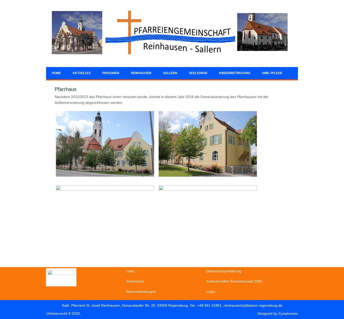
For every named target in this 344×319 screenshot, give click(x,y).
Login (210, 292)
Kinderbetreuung (234, 73)
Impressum (135, 281)
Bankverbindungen (141, 292)
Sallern (170, 73)
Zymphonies (288, 313)
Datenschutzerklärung (223, 271)
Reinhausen (141, 73)
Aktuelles (82, 73)
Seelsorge (198, 73)
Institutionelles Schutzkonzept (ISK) (234, 281)
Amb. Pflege (272, 73)
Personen (110, 73)
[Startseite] (169, 58)
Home (56, 73)
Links (130, 271)
